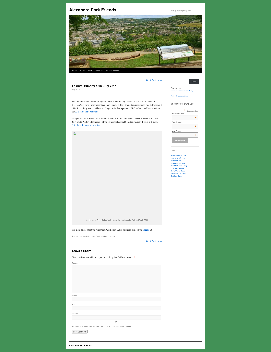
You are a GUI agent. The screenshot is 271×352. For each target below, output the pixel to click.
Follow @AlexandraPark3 (179, 96)
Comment (76, 263)
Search (194, 82)
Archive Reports (112, 70)
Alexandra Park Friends (92, 10)
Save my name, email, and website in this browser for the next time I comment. (102, 326)
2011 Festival (154, 80)
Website (75, 313)
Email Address (184, 113)
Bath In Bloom (176, 160)
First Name (184, 122)
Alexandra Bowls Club (178, 155)
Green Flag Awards (177, 168)
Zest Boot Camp (176, 176)
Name (75, 295)
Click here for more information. (86, 125)
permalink (111, 236)
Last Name (184, 131)
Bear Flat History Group (179, 166)
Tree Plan (99, 70)
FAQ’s (82, 70)
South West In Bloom (178, 171)
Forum (146, 229)
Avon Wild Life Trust (178, 158)
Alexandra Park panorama (86, 111)
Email (74, 304)
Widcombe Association (178, 173)
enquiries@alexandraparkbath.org (182, 91)
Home (74, 70)
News (90, 70)
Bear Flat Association (178, 163)
